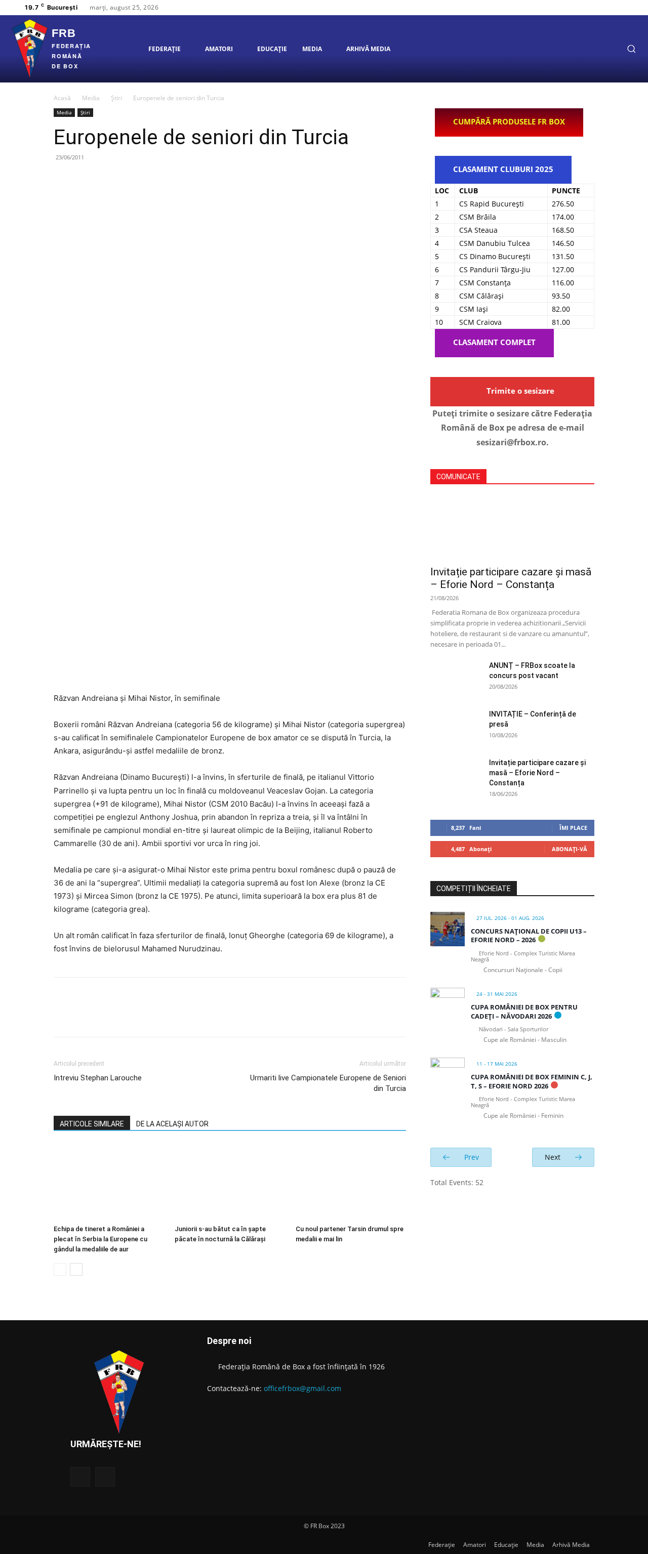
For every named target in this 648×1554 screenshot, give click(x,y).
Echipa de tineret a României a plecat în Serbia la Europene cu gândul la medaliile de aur (100, 1239)
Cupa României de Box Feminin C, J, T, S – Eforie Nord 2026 (531, 1081)
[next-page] (76, 1269)
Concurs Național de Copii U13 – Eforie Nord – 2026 (529, 936)
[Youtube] (625, 8)
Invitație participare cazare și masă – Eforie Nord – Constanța (510, 578)
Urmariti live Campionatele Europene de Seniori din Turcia (328, 1083)
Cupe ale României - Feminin (523, 1115)
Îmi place (573, 827)
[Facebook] (589, 8)
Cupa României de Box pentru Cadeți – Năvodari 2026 (524, 1011)
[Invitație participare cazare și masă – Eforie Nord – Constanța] (512, 528)
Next (553, 1157)
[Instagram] (601, 8)
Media (91, 98)
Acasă (62, 98)
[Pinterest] (110, 180)
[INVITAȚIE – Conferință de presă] (455, 726)
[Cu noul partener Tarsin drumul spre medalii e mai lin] (351, 1183)
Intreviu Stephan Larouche (98, 1077)
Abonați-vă (569, 849)
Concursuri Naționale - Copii (522, 969)
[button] (631, 48)
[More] (157, 180)
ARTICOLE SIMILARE (92, 1124)
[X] (613, 8)
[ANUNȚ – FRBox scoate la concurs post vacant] (455, 678)
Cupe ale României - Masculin (524, 1039)
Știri (116, 98)
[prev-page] (60, 1269)
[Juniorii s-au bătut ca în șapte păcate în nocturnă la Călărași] (230, 1183)
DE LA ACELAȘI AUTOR (172, 1124)
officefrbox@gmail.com (302, 1388)
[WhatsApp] (134, 180)
